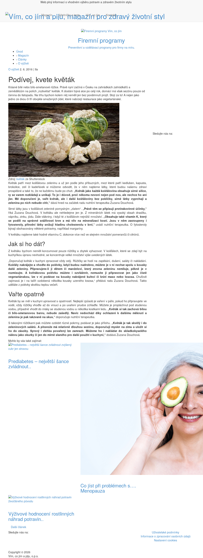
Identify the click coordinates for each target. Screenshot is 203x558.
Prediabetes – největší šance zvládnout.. (38, 364)
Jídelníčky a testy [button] (69, 15)
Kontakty (111, 15)
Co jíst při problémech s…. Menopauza (108, 488)
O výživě (23, 63)
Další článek (18, 527)
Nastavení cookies (165, 540)
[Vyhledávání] (123, 19)
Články (22, 59)
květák (20, 179)
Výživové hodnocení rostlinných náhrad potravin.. (41, 516)
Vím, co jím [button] (93, 15)
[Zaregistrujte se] (123, 13)
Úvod (19, 51)
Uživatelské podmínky (165, 532)
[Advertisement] (174, 194)
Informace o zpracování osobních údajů (166, 536)
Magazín (46, 15)
